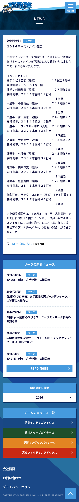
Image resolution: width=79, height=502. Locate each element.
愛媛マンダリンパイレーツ (39, 442)
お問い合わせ (12, 478)
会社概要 (9, 469)
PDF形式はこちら (21, 244)
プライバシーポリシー (18, 487)
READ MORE (39, 368)
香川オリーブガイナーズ (39, 432)
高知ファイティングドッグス (39, 452)
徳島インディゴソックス (39, 422)
